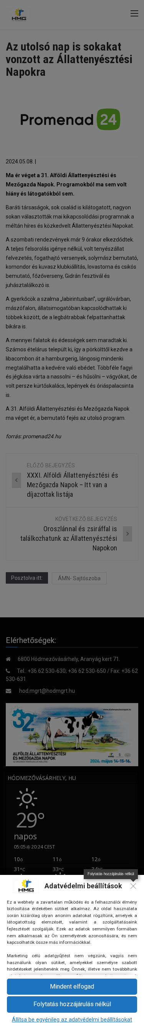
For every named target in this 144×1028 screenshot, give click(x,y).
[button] (72, 1004)
